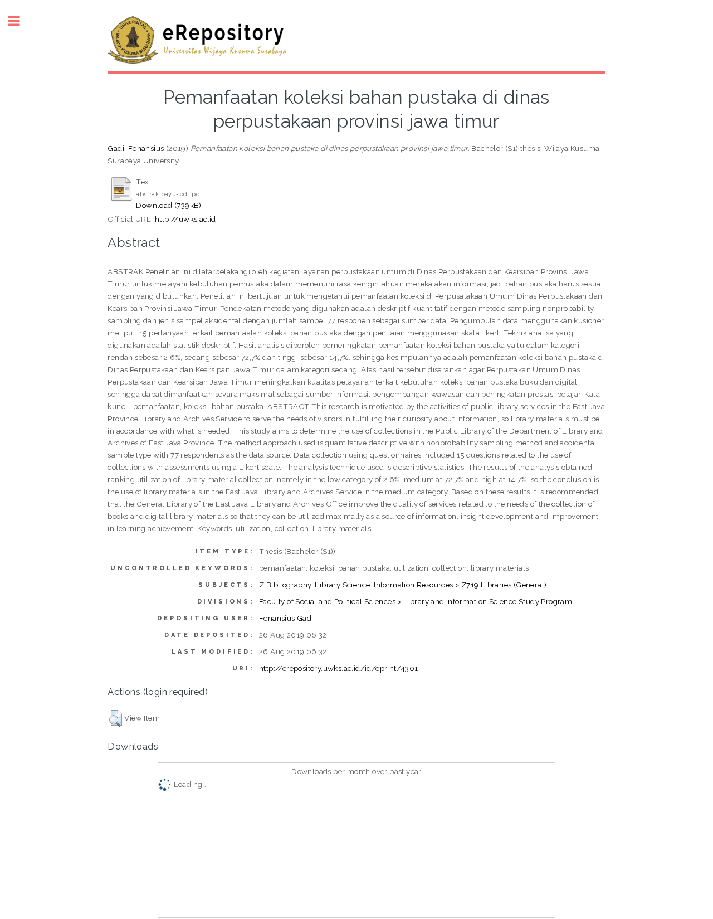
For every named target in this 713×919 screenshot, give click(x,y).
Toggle (20, 21)
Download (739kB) (168, 205)
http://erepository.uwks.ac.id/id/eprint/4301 (338, 668)
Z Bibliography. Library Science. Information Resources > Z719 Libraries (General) (402, 584)
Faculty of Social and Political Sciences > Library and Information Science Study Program (415, 601)
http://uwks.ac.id (185, 219)
